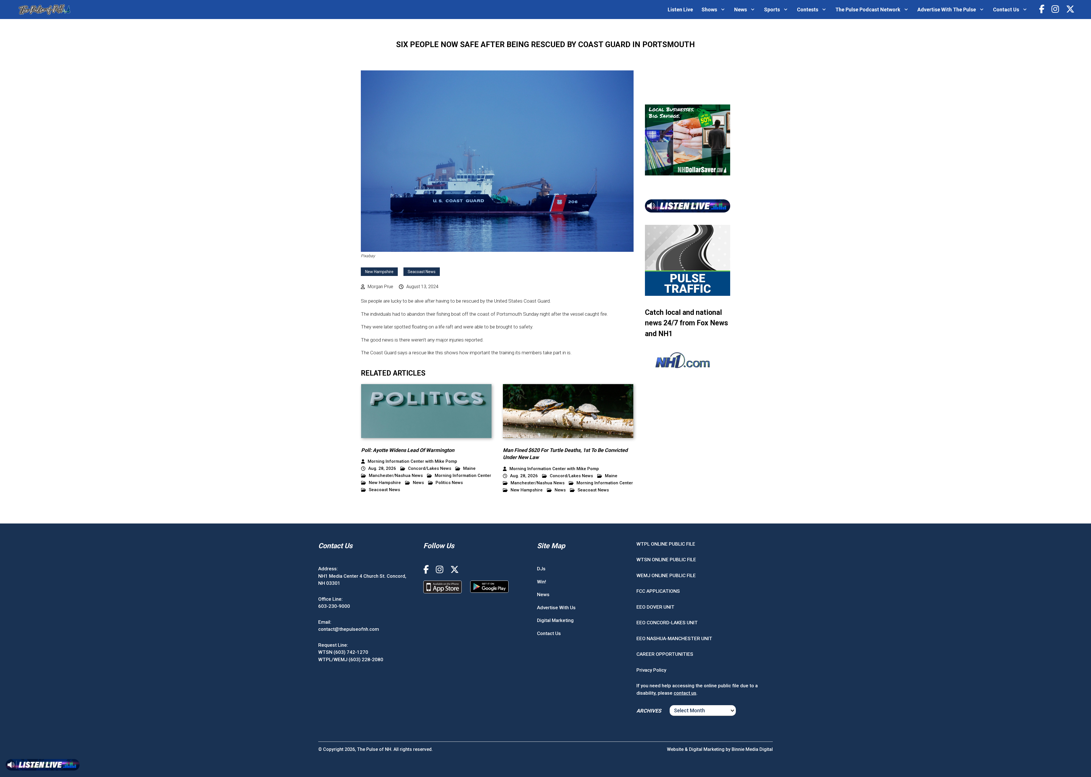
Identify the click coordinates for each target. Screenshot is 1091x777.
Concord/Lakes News (429, 468)
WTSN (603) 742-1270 (343, 652)
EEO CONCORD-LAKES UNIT (667, 622)
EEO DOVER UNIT (655, 607)
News (740, 9)
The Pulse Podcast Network (867, 9)
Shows (709, 9)
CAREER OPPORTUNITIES (664, 654)
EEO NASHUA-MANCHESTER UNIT (674, 638)
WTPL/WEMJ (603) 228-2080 (350, 659)
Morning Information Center (463, 476)
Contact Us (1006, 9)
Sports (772, 9)
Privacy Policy (651, 670)
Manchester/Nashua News (396, 476)
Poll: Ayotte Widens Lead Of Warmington (407, 450)
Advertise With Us (556, 607)
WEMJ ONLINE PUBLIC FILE (666, 575)
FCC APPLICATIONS (658, 591)
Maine (469, 468)
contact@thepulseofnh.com (348, 629)
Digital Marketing (555, 620)
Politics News (449, 483)
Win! (541, 582)
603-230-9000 (334, 606)
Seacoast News (422, 271)
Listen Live (680, 9)
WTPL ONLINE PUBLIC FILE (665, 544)
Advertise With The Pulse (946, 9)
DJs (541, 568)
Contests (807, 9)
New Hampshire (379, 271)
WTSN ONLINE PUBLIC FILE (666, 559)
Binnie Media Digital (752, 749)
